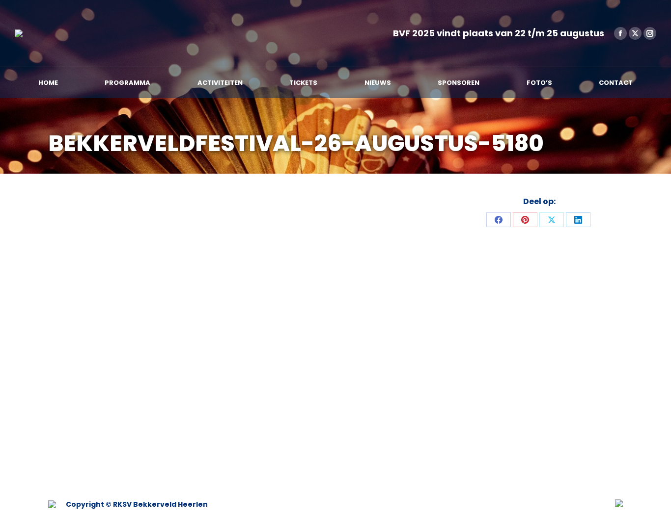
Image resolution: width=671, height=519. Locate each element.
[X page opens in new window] (635, 33)
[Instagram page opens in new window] (649, 33)
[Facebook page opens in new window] (620, 33)
